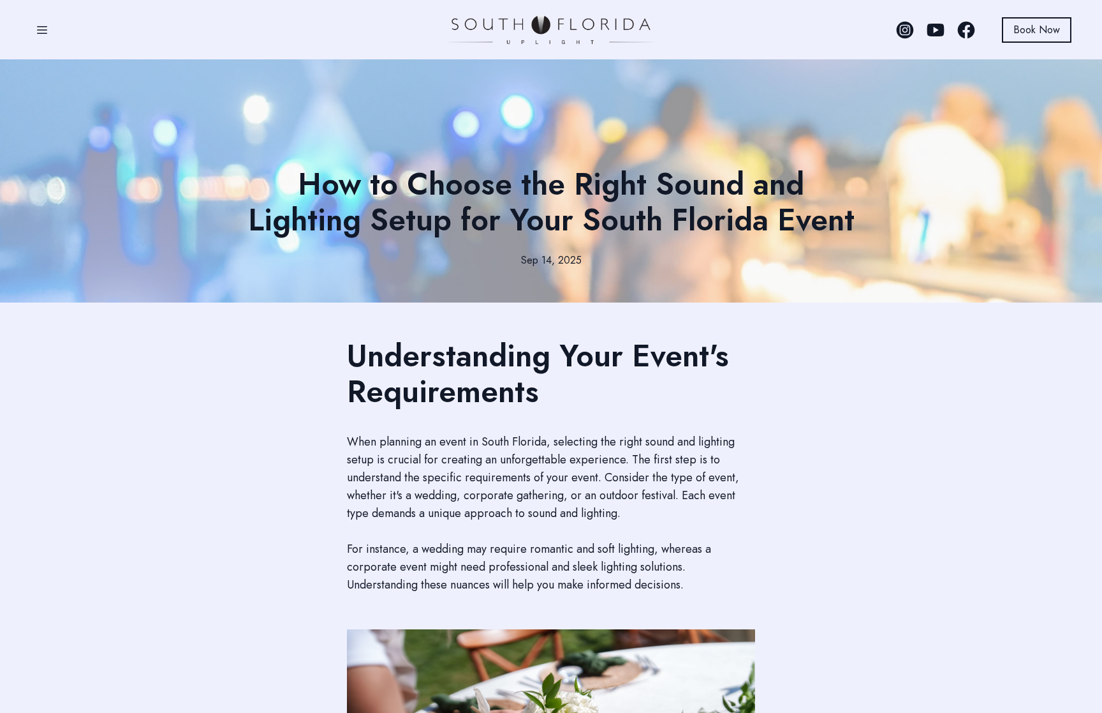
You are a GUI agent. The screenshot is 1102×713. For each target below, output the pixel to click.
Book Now (1036, 29)
